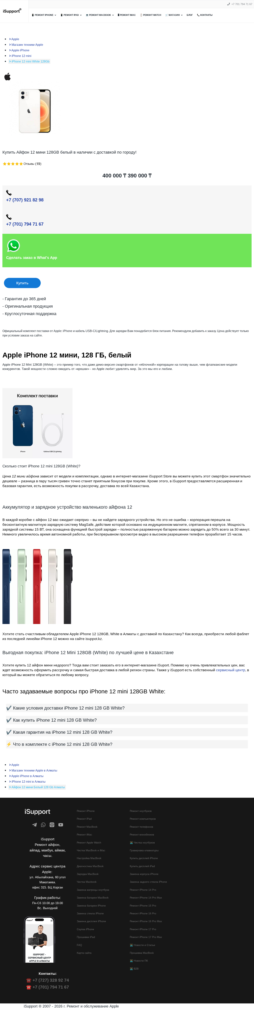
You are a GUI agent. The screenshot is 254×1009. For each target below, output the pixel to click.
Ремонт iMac (84, 834)
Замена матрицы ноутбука (93, 889)
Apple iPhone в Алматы (27, 776)
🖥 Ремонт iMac (127, 15)
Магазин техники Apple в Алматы (34, 770)
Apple (15, 39)
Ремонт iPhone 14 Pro (143, 889)
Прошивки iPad (86, 937)
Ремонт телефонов (141, 826)
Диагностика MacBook (90, 866)
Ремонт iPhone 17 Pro (143, 929)
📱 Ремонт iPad (69, 15)
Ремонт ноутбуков (141, 810)
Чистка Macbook (87, 881)
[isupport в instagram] (52, 824)
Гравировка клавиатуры (144, 850)
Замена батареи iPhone (91, 905)
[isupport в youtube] (60, 824)
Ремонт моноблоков (142, 834)
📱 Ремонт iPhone (42, 15)
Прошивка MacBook (142, 952)
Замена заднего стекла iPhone (148, 881)
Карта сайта (84, 952)
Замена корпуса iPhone (144, 873)
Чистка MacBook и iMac (91, 850)
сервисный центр (230, 670)
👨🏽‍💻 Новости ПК (139, 960)
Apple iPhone (20, 50)
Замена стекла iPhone (90, 913)
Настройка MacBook (89, 858)
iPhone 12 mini (21, 55)
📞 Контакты (205, 15)
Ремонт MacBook (87, 826)
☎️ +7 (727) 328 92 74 (47, 980)
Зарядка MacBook (88, 873)
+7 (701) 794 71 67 (25, 224)
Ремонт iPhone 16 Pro (143, 913)
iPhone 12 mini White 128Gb (30, 61)
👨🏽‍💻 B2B (134, 968)
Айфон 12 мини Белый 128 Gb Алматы (38, 787)
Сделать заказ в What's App (31, 258)
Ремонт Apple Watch (89, 842)
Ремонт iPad (84, 818)
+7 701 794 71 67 (242, 4)
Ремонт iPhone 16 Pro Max (146, 921)
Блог (190, 15)
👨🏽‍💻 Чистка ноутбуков (142, 842)
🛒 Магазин (172, 15)
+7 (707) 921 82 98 (25, 199)
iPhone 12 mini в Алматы (28, 781)
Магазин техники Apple (27, 44)
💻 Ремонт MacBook (98, 15)
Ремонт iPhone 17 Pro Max (146, 937)
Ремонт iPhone (86, 810)
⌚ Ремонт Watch (150, 15)
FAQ (79, 945)
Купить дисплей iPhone (144, 858)
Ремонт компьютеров (143, 818)
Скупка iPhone (85, 929)
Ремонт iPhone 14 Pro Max (146, 897)
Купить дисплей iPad (142, 866)
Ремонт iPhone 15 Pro (143, 905)
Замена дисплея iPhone (91, 921)
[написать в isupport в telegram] (34, 824)
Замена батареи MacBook (93, 897)
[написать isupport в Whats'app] (43, 824)
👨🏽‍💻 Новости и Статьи (142, 945)
